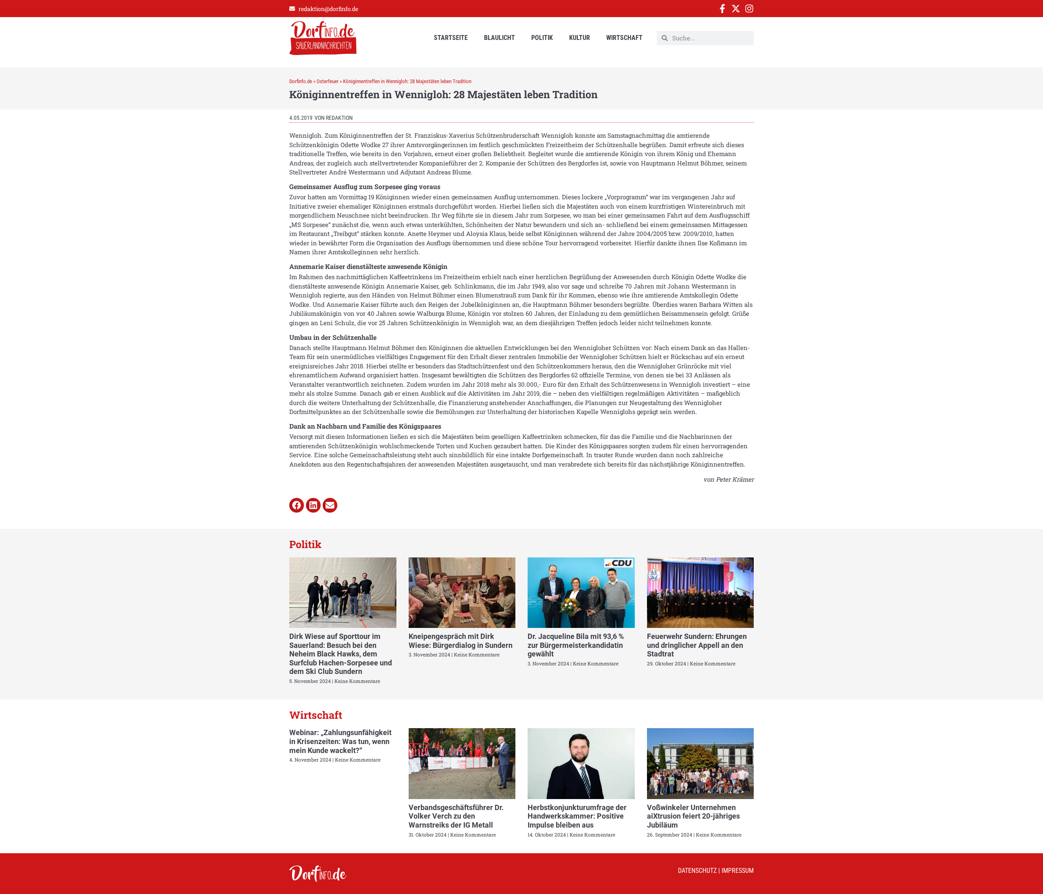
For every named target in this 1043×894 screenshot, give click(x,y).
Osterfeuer (328, 81)
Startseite (451, 38)
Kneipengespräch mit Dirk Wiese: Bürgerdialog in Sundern (461, 641)
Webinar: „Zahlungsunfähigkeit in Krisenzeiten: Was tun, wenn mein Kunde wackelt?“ (340, 741)
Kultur (579, 38)
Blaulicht (499, 38)
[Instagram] (749, 8)
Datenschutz (697, 870)
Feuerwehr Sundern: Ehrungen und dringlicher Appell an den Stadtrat (697, 645)
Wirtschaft (624, 38)
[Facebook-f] (722, 8)
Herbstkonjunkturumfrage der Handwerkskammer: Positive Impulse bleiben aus (577, 816)
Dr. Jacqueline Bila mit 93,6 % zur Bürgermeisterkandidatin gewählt (576, 645)
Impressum (738, 870)
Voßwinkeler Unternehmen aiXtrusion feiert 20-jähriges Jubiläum (693, 816)
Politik (542, 38)
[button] (296, 505)
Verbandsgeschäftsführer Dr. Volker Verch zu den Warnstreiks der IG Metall (456, 816)
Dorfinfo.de (300, 81)
